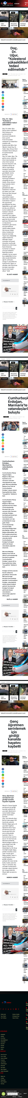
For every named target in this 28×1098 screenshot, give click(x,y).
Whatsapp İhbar (15, 1016)
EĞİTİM (2, 1045)
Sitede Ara (3, 1076)
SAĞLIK (8, 9)
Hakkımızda (3, 1014)
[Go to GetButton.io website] (3, 1096)
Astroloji (2, 1083)
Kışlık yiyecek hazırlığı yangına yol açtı (25, 301)
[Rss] (14, 1009)
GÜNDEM (16, 3)
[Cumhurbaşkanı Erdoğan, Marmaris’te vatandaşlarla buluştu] (10, 426)
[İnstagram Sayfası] (6, 1009)
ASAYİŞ (8, 682)
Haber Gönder (15, 1018)
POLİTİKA (8, 359)
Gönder (16, 308)
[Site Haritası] (16, 1009)
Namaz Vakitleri (4, 1058)
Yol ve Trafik (3, 1056)
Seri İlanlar (3, 1067)
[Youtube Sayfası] (9, 1009)
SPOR (2, 1049)
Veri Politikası (3, 1018)
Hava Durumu (4, 1054)
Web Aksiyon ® (24, 1093)
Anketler (2, 1078)
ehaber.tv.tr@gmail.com (11, 291)
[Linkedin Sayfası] (11, 1009)
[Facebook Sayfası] (1, 1009)
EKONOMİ (3, 1042)
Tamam (20, 1096)
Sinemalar (3, 1065)
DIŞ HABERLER (4, 1040)
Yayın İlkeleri (3, 1016)
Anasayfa (3, 9)
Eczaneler (3, 1060)
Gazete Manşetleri (4, 1071)
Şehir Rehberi (4, 1069)
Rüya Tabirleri (3, 1082)
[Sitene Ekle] (19, 1009)
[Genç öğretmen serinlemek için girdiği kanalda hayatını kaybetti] (10, 760)
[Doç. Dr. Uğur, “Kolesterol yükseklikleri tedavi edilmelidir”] (10, 83)
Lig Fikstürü (3, 1062)
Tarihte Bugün (4, 1063)
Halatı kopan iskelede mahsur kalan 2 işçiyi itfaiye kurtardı (25, 273)
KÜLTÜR (2, 1043)
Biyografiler (3, 1080)
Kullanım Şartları (16, 1014)
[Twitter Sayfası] (4, 1009)
